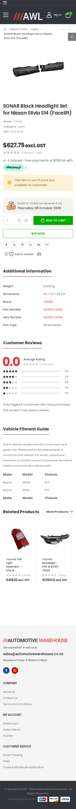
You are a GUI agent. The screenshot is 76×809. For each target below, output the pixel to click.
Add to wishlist (23, 254)
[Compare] (39, 254)
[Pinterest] (22, 244)
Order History (11, 730)
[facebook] (6, 670)
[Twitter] (14, 244)
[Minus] (19, 220)
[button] (6, 15)
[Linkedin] (38, 244)
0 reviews (27, 152)
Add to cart (56, 220)
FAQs (6, 761)
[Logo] (28, 16)
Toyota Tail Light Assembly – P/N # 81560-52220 (15, 566)
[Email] (47, 244)
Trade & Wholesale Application (23, 767)
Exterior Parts (18, 29)
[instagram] (15, 670)
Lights (35, 29)
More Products (57, 512)
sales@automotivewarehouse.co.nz (33, 654)
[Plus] (26, 220)
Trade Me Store (6, 2)
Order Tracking (13, 755)
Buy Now (38, 233)
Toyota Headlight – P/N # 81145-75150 (50, 564)
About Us (9, 692)
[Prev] (62, 29)
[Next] (69, 29)
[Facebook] (6, 244)
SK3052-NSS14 (53, 309)
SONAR (17, 121)
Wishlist (8, 736)
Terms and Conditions (17, 704)
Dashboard (10, 723)
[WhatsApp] (30, 244)
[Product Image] (38, 69)
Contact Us (10, 698)
